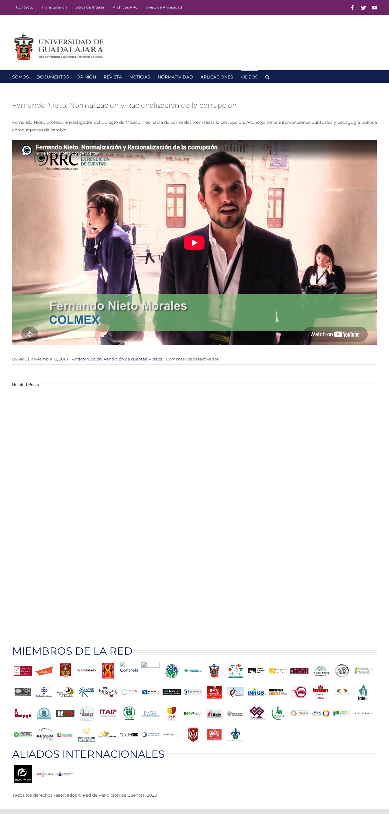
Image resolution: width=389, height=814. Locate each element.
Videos (155, 359)
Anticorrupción (87, 359)
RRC (22, 359)
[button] (267, 76)
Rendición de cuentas (125, 359)
